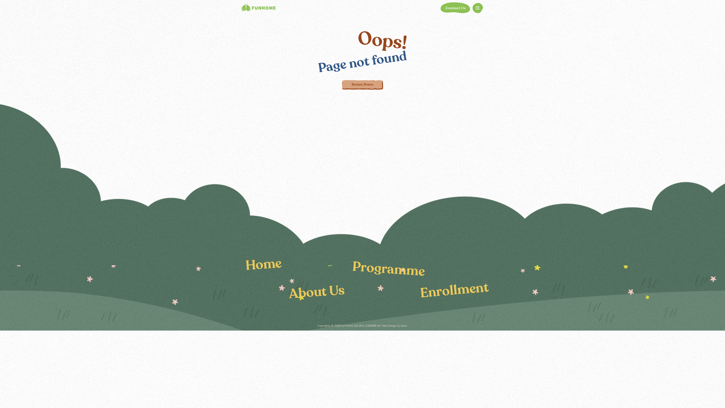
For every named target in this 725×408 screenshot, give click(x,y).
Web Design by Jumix (394, 326)
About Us (316, 292)
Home (263, 264)
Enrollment (454, 290)
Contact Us (455, 8)
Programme (389, 268)
